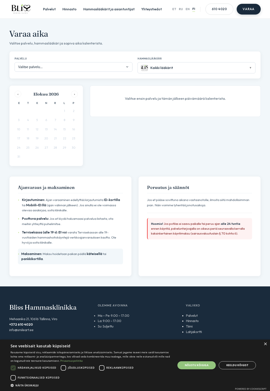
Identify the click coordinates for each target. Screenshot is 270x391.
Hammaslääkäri (150, 58)
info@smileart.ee (21, 330)
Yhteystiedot (151, 9)
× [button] (265, 344)
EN (188, 9)
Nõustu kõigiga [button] (197, 365)
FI (193, 9)
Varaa (249, 9)
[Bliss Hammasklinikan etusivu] (20, 9)
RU (181, 9)
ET (174, 9)
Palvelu (21, 58)
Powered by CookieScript (250, 388)
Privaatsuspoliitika (71, 361)
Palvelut (49, 9)
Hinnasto (69, 9)
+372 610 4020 (21, 324)
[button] (91, 385)
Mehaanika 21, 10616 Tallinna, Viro (33, 319)
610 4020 (219, 9)
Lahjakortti (194, 332)
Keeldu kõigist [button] (237, 365)
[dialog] (135, 365)
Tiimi (189, 326)
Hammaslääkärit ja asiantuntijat (109, 9)
